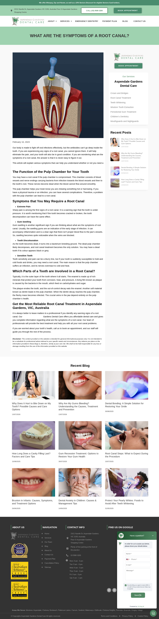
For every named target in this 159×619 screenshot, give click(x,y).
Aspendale (37, 610)
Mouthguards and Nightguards (124, 121)
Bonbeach (53, 610)
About (51, 21)
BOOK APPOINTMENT (128, 10)
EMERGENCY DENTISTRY (86, 21)
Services (65, 21)
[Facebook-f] (109, 590)
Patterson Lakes (64, 610)
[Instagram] (114, 590)
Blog (125, 21)
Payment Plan (109, 21)
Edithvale (98, 610)
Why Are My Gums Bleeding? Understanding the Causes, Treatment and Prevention (132, 155)
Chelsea (45, 610)
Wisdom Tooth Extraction (122, 107)
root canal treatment (22, 166)
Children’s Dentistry (119, 116)
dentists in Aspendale (33, 316)
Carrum (74, 610)
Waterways (89, 610)
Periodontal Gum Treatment (123, 112)
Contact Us (140, 21)
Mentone (29, 610)
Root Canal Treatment (120, 98)
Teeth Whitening (117, 102)
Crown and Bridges (119, 93)
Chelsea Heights (109, 610)
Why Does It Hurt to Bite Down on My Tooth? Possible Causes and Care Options (133, 141)
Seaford (81, 610)
